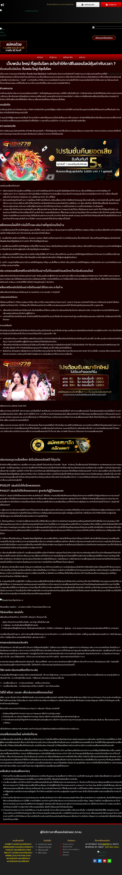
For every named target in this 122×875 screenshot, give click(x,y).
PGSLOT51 (25, 855)
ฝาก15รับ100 (20, 849)
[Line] (109, 861)
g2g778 (16, 855)
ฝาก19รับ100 (24, 861)
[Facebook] (95, 861)
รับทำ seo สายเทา (112, 846)
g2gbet (8, 844)
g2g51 (16, 844)
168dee (8, 855)
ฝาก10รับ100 (25, 844)
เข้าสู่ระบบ (53, 57)
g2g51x (15, 852)
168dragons (9, 846)
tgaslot (9, 849)
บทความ (82, 57)
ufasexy (28, 846)
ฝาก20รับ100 (25, 852)
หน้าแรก (40, 57)
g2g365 (19, 846)
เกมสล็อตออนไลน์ (115, 73)
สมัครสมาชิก (68, 57)
